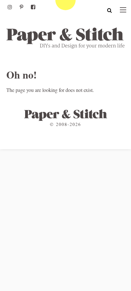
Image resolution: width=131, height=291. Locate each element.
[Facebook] (33, 7)
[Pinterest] (21, 7)
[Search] (109, 10)
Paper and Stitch (65, 38)
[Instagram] (10, 7)
